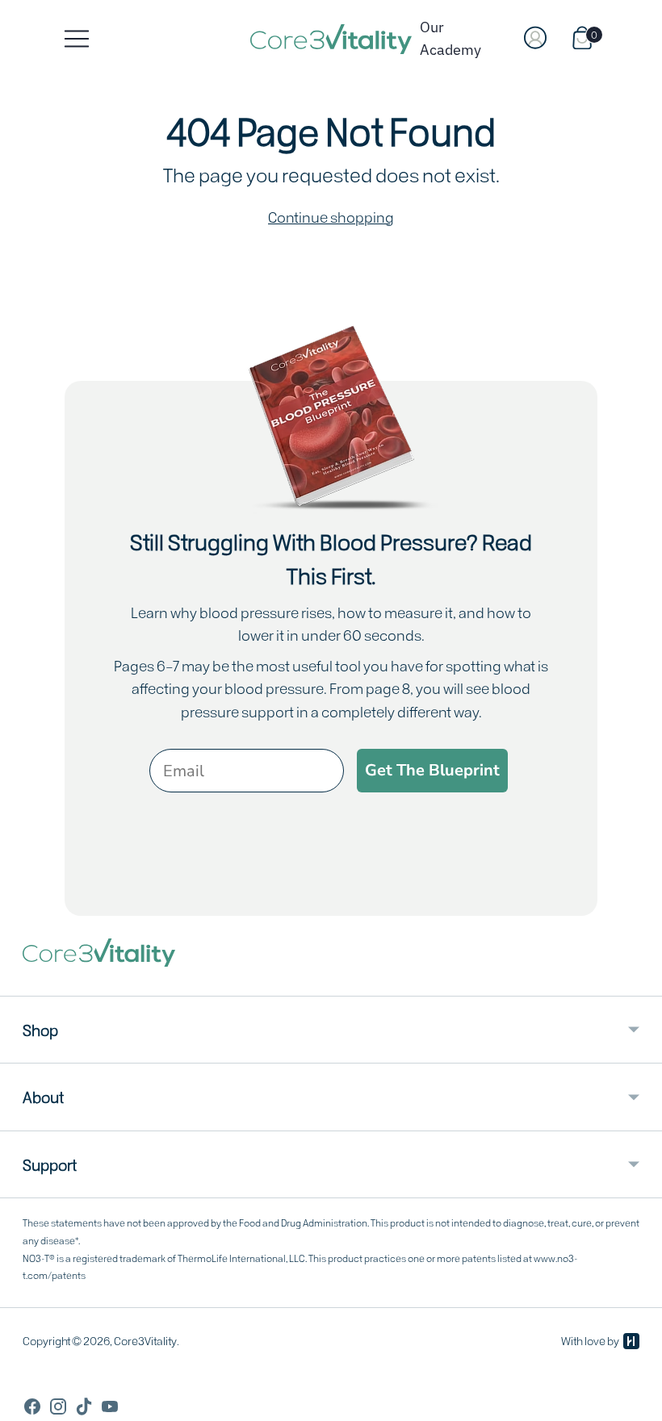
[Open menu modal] (76, 38)
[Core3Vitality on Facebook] (32, 1409)
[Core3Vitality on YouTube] (109, 1409)
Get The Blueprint (432, 770)
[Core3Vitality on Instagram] (58, 1409)
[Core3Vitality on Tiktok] (84, 1409)
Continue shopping (331, 216)
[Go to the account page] (536, 38)
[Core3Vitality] (331, 39)
